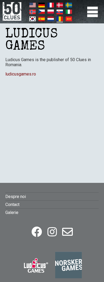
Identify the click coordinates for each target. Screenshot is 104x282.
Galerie (11, 212)
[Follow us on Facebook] (36, 232)
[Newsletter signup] (67, 232)
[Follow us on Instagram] (52, 232)
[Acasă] (12, 19)
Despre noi (15, 196)
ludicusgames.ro (20, 74)
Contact (12, 204)
